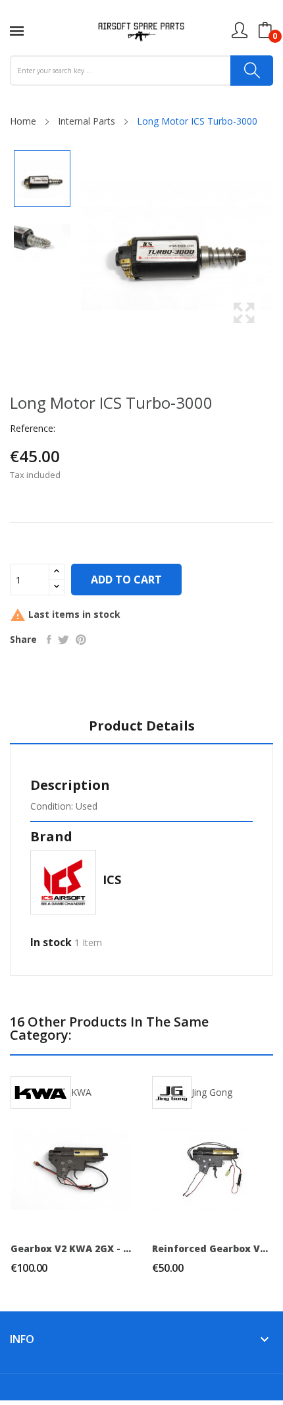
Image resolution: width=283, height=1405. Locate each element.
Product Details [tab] (142, 726)
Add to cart (126, 579)
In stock (51, 942)
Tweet (63, 639)
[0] (265, 30)
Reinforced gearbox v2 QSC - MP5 (212, 1249)
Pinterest (81, 639)
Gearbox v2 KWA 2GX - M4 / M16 (71, 1249)
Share (49, 639)
